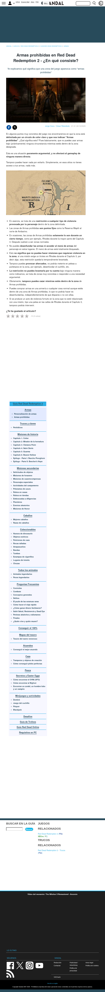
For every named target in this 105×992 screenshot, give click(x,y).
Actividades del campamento (26, 485)
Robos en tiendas (21, 495)
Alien (32, 2)
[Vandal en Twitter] (20, 965)
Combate (17, 591)
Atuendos (28, 645)
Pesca (28, 670)
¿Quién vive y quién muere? (25, 621)
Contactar (57, 965)
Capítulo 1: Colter (21, 438)
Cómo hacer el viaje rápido (24, 604)
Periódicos (18, 427)
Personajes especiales (23, 482)
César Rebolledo (63, 126)
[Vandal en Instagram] (29, 965)
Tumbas (16, 553)
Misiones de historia (28, 434)
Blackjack (17, 709)
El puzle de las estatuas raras (26, 601)
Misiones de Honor (21, 508)
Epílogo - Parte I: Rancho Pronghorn (29, 458)
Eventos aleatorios (21, 505)
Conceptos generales (22, 594)
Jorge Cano (50, 126)
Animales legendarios (22, 574)
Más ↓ (46, 3)
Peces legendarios (21, 577)
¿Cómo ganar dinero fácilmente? (27, 608)
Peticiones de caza (21, 540)
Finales (16, 618)
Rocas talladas (19, 543)
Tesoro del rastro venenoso (25, 638)
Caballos (27, 515)
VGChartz (57, 977)
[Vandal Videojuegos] (52, 3)
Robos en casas (20, 492)
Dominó (16, 699)
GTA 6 (18, 2)
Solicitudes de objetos (23, 472)
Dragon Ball (25, 2)
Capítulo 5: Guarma (21, 451)
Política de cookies (92, 965)
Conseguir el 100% (27, 627)
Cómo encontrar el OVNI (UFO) (26, 679)
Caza (27, 656)
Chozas (16, 563)
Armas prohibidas (22, 417)
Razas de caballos (21, 522)
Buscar (29, 829)
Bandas (16, 550)
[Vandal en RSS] (10, 973)
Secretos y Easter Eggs (28, 675)
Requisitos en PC (28, 732)
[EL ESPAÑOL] (101, 3)
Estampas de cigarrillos (23, 556)
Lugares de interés (21, 560)
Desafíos (27, 716)
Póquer (16, 706)
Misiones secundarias (28, 468)
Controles (17, 588)
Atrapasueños (19, 546)
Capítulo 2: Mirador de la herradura (28, 441)
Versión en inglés (52, 983)
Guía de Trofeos (28, 721)
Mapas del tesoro (28, 634)
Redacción (57, 962)
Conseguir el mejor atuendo (25, 649)
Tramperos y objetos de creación (27, 660)
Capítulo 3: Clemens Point (24, 445)
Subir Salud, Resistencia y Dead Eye (29, 611)
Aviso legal (89, 962)
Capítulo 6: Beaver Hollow (24, 455)
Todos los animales (28, 570)
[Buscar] (94, 3)
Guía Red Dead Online (28, 727)
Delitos (16, 598)
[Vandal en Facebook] (10, 965)
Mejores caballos (20, 519)
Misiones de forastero (22, 475)
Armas (28, 409)
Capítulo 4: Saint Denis (23, 448)
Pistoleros (17, 502)
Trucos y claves (28, 423)
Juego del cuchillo (21, 703)
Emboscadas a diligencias (24, 498)
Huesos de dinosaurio (23, 533)
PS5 (37, 2)
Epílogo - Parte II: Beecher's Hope (28, 461)
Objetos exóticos (20, 536)
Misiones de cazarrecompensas (27, 478)
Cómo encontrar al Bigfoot (24, 683)
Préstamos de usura (22, 488)
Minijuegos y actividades (27, 695)
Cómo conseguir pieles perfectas (27, 663)
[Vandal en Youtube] (39, 965)
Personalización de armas (25, 414)
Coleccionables (28, 529)
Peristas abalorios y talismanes (26, 614)
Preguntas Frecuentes (28, 584)
